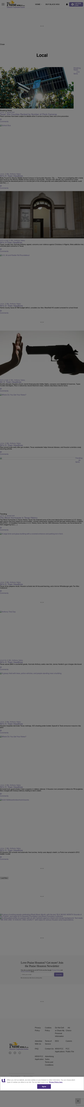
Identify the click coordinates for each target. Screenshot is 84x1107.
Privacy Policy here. (56, 1082)
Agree (44, 1086)
